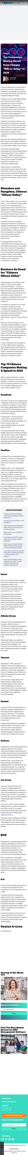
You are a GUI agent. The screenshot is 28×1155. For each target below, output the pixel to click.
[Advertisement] (14, 24)
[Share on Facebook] (2, 1144)
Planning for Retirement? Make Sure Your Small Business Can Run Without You (13, 515)
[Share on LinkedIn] (2, 1150)
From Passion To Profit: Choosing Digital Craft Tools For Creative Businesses (13, 539)
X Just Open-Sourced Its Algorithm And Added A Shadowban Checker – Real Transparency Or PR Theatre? (14, 553)
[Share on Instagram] (2, 1153)
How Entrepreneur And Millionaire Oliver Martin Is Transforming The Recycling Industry (13, 527)
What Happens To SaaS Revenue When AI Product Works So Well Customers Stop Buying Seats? (13, 545)
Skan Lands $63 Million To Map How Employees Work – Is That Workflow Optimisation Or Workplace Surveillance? (13, 562)
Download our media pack (14, 1115)
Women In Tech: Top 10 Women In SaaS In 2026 (13, 533)
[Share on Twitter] (2, 1147)
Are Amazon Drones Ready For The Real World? (14, 521)
